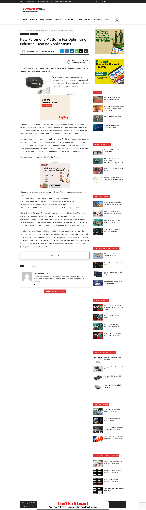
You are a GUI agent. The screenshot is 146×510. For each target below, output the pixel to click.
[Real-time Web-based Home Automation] (98, 152)
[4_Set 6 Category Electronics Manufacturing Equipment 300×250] (109, 83)
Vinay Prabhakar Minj (32, 51)
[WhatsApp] (77, 51)
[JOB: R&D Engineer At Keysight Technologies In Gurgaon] (98, 429)
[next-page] (97, 134)
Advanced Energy (29, 266)
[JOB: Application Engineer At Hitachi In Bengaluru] (98, 411)
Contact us (35, 506)
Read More (37, 281)
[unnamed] (55, 119)
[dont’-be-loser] (73, 509)
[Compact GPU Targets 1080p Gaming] (98, 378)
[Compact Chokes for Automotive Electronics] (98, 369)
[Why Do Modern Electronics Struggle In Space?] (98, 127)
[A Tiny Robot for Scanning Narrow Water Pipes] (98, 231)
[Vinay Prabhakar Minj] (24, 51)
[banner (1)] (55, 187)
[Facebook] (94, 1)
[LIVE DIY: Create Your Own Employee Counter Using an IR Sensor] (98, 307)
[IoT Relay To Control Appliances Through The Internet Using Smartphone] (98, 108)
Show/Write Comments (55, 291)
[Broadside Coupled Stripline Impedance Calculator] (98, 472)
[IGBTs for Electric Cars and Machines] (98, 360)
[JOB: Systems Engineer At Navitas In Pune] (98, 420)
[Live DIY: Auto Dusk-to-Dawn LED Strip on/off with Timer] (98, 335)
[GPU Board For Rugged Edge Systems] (98, 387)
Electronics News (29, 30)
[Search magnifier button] (117, 20)
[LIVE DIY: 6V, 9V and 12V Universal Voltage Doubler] (98, 326)
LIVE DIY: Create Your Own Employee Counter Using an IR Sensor (113, 307)
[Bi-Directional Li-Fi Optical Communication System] (98, 99)
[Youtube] (105, 1)
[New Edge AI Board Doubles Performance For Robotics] (98, 213)
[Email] (81, 51)
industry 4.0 (39, 266)
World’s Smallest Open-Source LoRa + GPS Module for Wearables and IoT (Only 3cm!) (113, 161)
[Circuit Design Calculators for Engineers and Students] (98, 463)
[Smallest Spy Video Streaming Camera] (98, 170)
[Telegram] (62, 51)
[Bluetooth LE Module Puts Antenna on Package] (98, 256)
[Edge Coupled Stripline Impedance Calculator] (98, 481)
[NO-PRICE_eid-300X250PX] (109, 53)
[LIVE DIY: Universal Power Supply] (98, 317)
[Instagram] (96, 1)
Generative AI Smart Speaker (113, 116)
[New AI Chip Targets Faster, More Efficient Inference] (98, 222)
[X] (102, 1)
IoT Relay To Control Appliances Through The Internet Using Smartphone (114, 108)
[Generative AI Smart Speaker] (98, 118)
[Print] (86, 51)
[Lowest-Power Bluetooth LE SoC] (98, 265)
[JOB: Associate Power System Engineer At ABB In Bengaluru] (98, 439)
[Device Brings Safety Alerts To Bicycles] (98, 274)
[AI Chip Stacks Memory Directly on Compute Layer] (98, 283)
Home (21, 30)
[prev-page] (94, 134)
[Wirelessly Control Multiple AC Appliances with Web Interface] (98, 179)
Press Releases (34, 34)
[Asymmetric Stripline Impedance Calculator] (98, 490)
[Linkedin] (99, 1)
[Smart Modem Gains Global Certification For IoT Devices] (98, 204)
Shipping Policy (26, 506)
